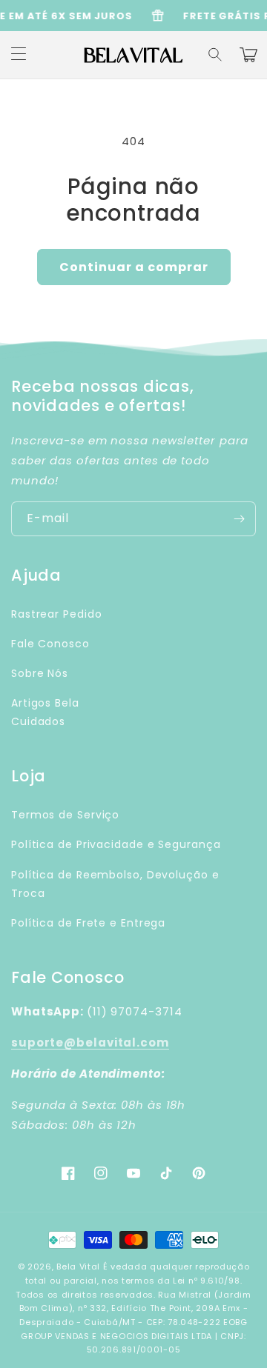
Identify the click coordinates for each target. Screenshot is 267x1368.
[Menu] (18, 55)
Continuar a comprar (133, 267)
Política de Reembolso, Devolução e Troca (115, 884)
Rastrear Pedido (56, 614)
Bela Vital (78, 1266)
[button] (216, 55)
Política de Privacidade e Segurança (116, 844)
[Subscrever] (238, 518)
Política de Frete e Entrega (88, 922)
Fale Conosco (50, 643)
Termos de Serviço (65, 814)
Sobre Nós (39, 673)
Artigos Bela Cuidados (45, 712)
